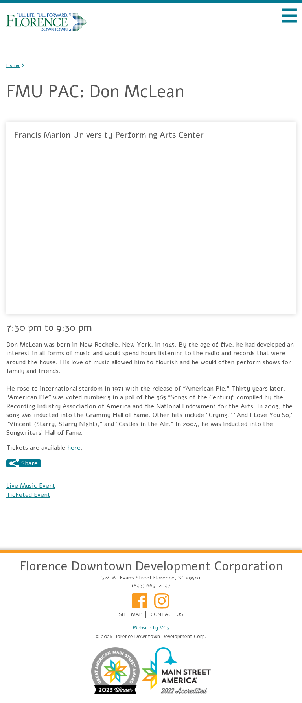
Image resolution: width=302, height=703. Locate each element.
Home (46, 22)
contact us (167, 614)
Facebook (140, 603)
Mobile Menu (289, 15)
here (74, 447)
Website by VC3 (151, 628)
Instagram (162, 603)
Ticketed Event (28, 495)
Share (28, 463)
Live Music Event (30, 486)
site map (130, 614)
